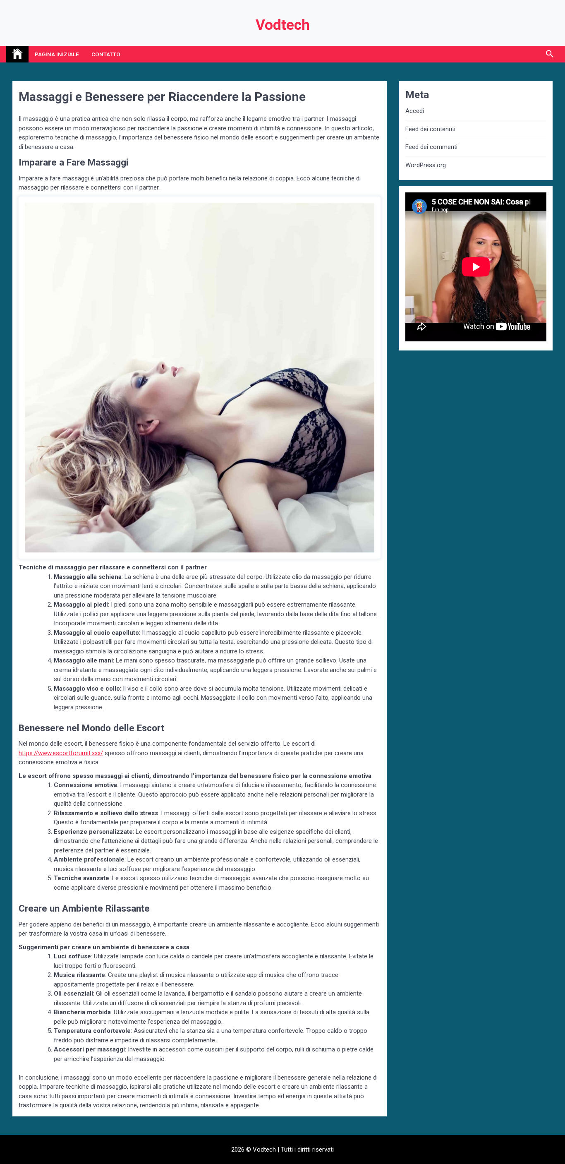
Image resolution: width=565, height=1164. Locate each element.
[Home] (17, 54)
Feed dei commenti (431, 147)
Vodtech (283, 25)
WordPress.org (425, 165)
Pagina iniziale (57, 54)
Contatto (105, 54)
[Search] (549, 54)
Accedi (414, 111)
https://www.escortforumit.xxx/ (61, 753)
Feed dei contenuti (430, 129)
